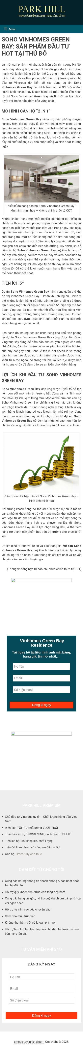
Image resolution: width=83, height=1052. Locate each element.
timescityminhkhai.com (29, 1042)
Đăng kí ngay (41, 705)
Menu (12, 29)
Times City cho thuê (28, 854)
